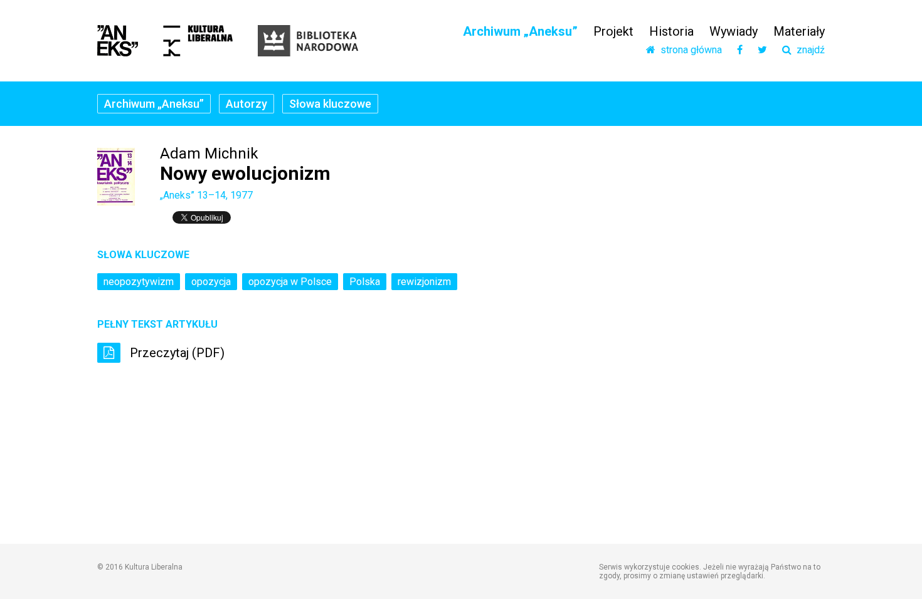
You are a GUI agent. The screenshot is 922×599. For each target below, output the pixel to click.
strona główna (688, 50)
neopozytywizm (138, 282)
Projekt (613, 31)
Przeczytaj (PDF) (176, 352)
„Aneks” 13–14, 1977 (206, 195)
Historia (671, 31)
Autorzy (246, 103)
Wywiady (733, 31)
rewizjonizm (424, 282)
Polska (364, 282)
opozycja (211, 282)
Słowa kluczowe (330, 103)
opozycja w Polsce (290, 282)
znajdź (808, 50)
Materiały (799, 31)
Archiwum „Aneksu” (520, 31)
